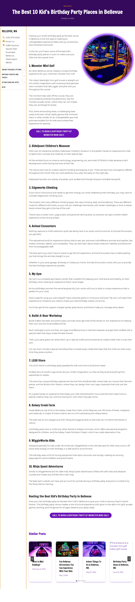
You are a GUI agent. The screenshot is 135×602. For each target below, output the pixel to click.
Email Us (10, 41)
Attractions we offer (10, 82)
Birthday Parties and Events (10, 76)
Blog (3, 87)
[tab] (76, 580)
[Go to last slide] (32, 558)
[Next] (129, 558)
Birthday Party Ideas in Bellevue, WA (121, 564)
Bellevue (67, 6)
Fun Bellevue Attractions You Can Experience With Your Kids (66, 566)
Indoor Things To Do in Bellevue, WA (93, 564)
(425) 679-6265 (13, 37)
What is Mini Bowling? (37, 563)
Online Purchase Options (11, 69)
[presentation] (40, 549)
